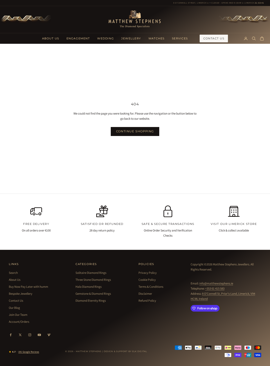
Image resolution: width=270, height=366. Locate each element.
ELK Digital (139, 351)
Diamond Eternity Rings (90, 301)
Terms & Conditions (150, 287)
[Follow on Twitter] (20, 335)
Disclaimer (145, 294)
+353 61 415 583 (214, 288)
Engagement (78, 38)
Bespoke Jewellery (20, 294)
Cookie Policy (147, 280)
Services (180, 38)
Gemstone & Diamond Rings (93, 294)
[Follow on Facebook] (10, 335)
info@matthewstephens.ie (216, 283)
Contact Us (213, 38)
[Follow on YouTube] (39, 335)
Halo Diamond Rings (88, 287)
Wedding (105, 38)
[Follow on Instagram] (30, 335)
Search (13, 273)
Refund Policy (147, 301)
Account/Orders (19, 322)
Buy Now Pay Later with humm (28, 287)
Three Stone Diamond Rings (93, 280)
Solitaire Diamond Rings (90, 273)
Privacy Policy (147, 273)
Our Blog (14, 308)
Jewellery (131, 38)
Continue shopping (135, 131)
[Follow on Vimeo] (49, 335)
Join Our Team (18, 315)
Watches (156, 38)
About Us (50, 38)
